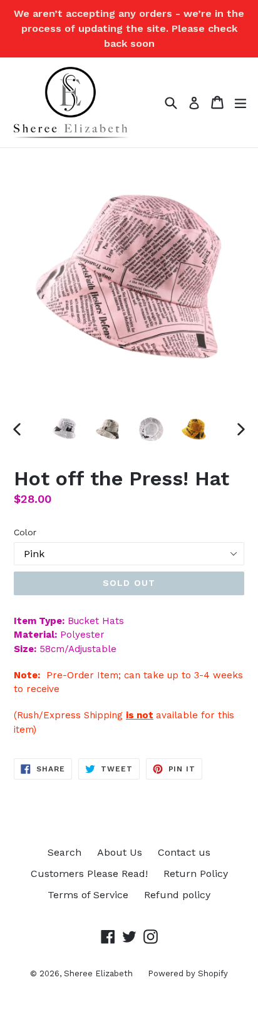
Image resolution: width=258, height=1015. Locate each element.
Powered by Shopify (188, 973)
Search (64, 852)
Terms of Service (88, 895)
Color (25, 532)
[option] (64, 429)
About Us (119, 852)
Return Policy (195, 873)
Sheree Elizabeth (99, 973)
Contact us (184, 852)
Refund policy (177, 895)
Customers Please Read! (89, 873)
